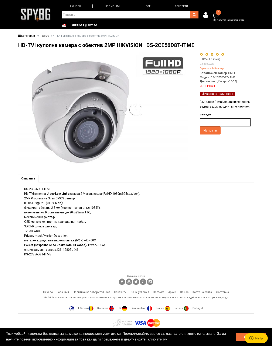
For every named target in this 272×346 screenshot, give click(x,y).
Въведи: (205, 114)
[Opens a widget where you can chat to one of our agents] (256, 338)
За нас (184, 292)
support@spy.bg (84, 25)
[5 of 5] (222, 54)
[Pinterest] (143, 282)
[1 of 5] (201, 54)
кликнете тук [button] (157, 339)
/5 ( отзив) (210, 59)
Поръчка (158, 292)
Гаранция (63, 292)
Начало (75, 6)
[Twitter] (136, 282)
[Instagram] (150, 282)
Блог (147, 6)
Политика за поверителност (91, 292)
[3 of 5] (212, 54)
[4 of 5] (217, 54)
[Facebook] (122, 282)
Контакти (181, 6)
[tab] (28, 178)
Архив (172, 292)
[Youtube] (129, 282)
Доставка (222, 292)
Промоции (112, 6)
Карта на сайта (202, 292)
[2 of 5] (206, 54)
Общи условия (139, 292)
